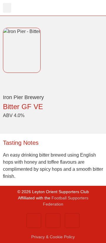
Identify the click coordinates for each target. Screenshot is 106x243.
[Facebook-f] (33, 220)
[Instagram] (72, 220)
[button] (7, 8)
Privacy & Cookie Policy (53, 236)
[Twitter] (53, 220)
